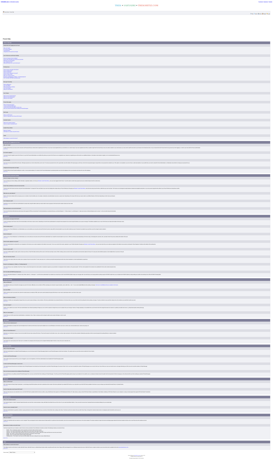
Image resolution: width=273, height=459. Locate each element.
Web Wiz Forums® (137, 455)
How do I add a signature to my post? (11, 73)
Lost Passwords (7, 50)
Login (269, 13)
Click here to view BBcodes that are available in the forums (106, 284)
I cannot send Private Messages (10, 106)
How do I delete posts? (8, 70)
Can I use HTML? (7, 85)
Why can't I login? (7, 48)
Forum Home (6, 12)
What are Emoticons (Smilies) (9, 86)
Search (256, 13)
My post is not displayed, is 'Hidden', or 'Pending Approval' (15, 76)
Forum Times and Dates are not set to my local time (13, 59)
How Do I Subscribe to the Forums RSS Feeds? (13, 116)
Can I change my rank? (8, 61)
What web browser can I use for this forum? (12, 63)
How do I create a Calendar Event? (10, 123)
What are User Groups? (8, 98)
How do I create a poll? (8, 74)
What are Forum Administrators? (10, 95)
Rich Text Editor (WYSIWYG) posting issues (12, 77)
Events (260, 13)
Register (264, 13)
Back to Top (5, 148)
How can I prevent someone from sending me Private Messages (16, 108)
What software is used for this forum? (11, 138)
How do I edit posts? (7, 71)
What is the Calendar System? (9, 122)
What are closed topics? (8, 89)
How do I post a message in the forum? (11, 69)
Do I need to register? (8, 49)
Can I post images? (7, 88)
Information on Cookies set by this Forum (11, 131)
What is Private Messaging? (9, 104)
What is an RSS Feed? (8, 114)
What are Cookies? (7, 130)
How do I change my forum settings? (11, 58)
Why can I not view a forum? (9, 75)
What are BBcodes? (7, 84)
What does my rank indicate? (9, 60)
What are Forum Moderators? (9, 97)
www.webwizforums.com (123, 447)
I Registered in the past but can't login (11, 51)
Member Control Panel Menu (43, 180)
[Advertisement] (136, 26)
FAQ (252, 13)
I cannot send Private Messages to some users (12, 107)
